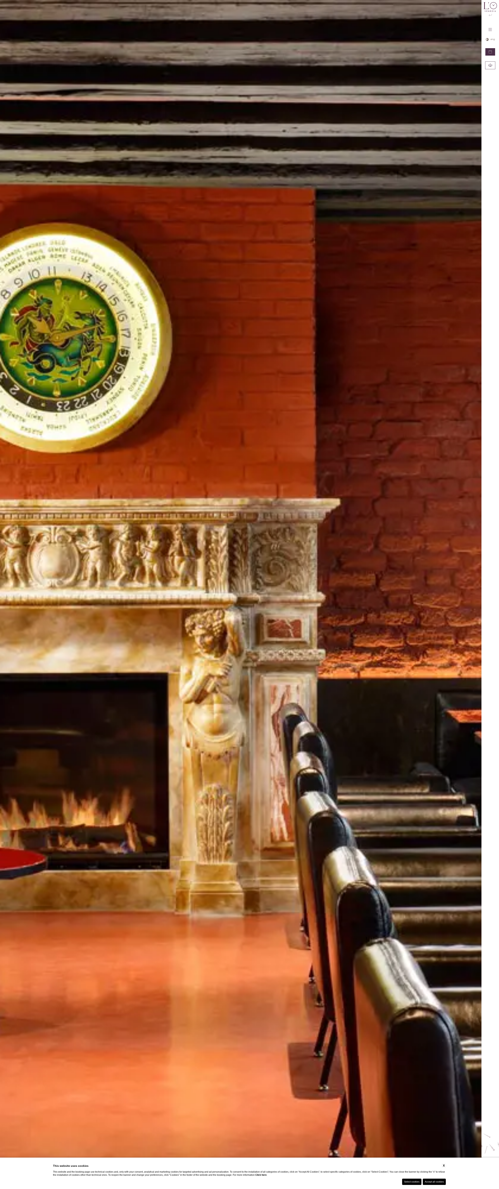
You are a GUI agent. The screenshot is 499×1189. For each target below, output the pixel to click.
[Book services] (490, 65)
